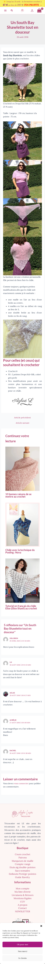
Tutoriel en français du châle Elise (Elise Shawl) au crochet (21, 607)
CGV (22, 901)
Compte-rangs (22, 864)
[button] (41, 926)
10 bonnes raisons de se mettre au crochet (18, 495)
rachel (13, 750)
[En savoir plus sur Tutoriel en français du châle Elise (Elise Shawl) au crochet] (22, 580)
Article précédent (22, 418)
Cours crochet (22, 854)
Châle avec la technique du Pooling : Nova (20, 551)
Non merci (22, 951)
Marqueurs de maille (22, 860)
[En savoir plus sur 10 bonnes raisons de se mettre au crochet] (22, 468)
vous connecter (21, 783)
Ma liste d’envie (22, 891)
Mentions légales (22, 898)
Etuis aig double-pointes (22, 867)
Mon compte (22, 888)
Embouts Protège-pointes (22, 873)
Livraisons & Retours (22, 895)
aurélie (13, 720)
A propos (22, 904)
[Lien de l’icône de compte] (32, 10)
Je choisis (22, 958)
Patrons (22, 857)
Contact (22, 908)
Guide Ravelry (22, 877)
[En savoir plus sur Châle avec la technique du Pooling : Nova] (22, 524)
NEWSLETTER (22, 911)
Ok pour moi (22, 944)
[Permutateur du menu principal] (5, 10)
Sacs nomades (22, 870)
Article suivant (22, 423)
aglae (12, 693)
